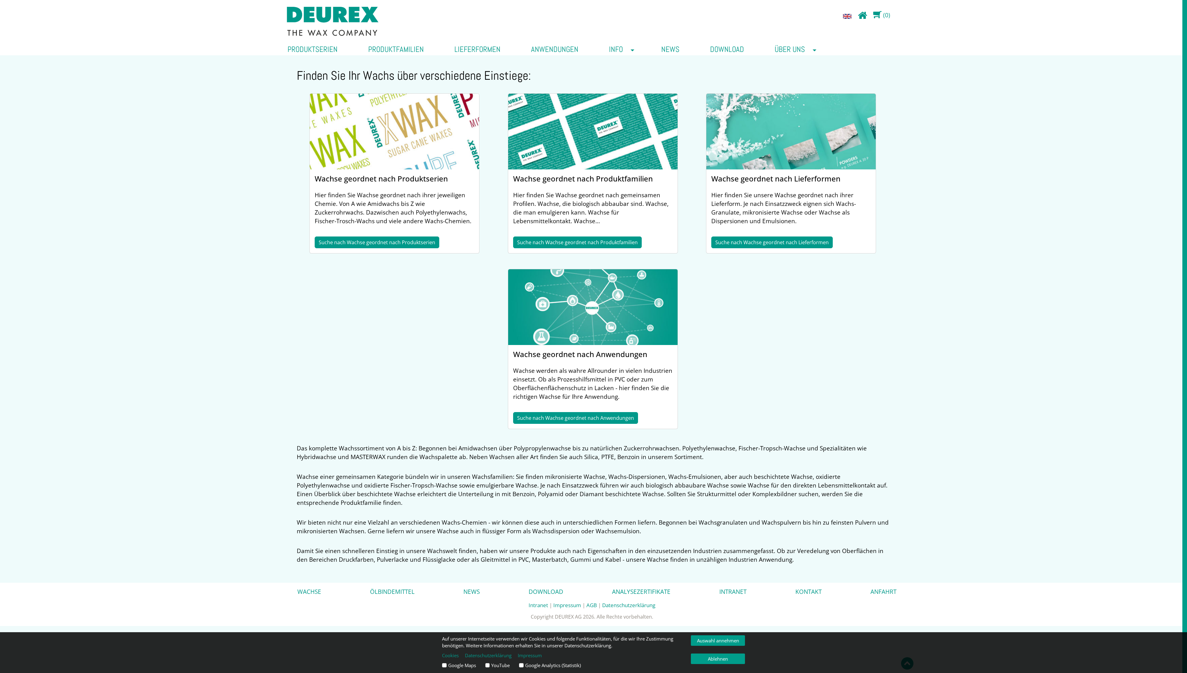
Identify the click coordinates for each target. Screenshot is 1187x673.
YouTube (500, 665)
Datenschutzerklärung (628, 605)
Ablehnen (718, 659)
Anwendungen (554, 49)
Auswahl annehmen (718, 640)
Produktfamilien (396, 49)
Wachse (309, 591)
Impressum (567, 605)
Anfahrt (883, 591)
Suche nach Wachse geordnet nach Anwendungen (575, 418)
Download (727, 49)
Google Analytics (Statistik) (553, 665)
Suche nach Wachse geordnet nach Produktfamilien (577, 242)
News (670, 49)
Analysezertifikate (641, 591)
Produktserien (312, 49)
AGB (591, 605)
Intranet (733, 591)
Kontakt (808, 591)
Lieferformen (477, 49)
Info (616, 49)
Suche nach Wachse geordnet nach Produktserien (377, 242)
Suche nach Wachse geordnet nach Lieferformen (772, 242)
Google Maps (462, 665)
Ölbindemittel (392, 591)
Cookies (450, 655)
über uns (790, 49)
